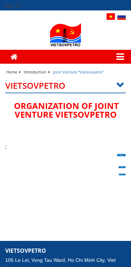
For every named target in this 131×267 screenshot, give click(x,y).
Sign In (12, 5)
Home (12, 71)
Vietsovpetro (35, 85)
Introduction (36, 71)
